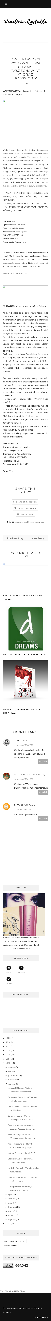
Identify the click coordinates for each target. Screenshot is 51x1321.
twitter (9, 983)
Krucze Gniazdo (25, 804)
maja (10, 1203)
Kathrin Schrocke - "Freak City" (24, 654)
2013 (8, 1063)
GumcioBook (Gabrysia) (29, 774)
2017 (8, 1046)
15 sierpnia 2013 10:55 (23, 779)
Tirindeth (20, 740)
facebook (21, 972)
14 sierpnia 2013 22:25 (23, 745)
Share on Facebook (26, 502)
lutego (11, 1215)
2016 (8, 1050)
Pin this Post (27, 514)
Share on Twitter (27, 508)
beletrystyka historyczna (14, 1241)
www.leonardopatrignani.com (15, 273)
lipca (10, 1194)
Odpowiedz (43, 762)
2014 (8, 1059)
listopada (12, 1071)
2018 (8, 1042)
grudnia (11, 1067)
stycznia (12, 1219)
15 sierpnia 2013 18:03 (23, 809)
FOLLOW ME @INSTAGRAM (13, 1291)
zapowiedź (39, 522)
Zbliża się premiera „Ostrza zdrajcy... (22, 711)
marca (11, 1211)
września (12, 1079)
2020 (8, 1038)
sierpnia (11, 1084)
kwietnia (12, 1207)
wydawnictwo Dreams (24, 522)
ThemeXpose (27, 1308)
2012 (8, 1223)
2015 (8, 1054)
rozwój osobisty (10, 1246)
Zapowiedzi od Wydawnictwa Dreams (23, 597)
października (13, 1075)
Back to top (39, 1317)
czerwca (12, 1198)
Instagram (9, 972)
